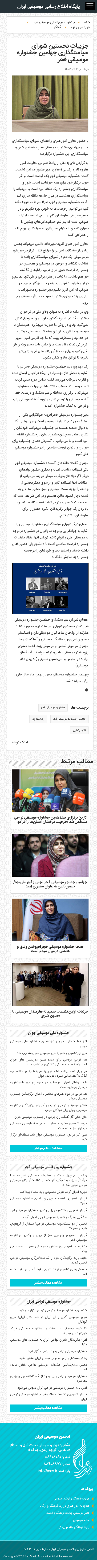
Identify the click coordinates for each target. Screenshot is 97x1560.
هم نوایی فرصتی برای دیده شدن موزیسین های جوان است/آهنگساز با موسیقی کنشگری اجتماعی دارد (48, 1062)
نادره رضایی (79, 730)
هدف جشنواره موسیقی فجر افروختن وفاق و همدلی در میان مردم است (50, 949)
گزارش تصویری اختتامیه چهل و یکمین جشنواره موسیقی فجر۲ (48, 1201)
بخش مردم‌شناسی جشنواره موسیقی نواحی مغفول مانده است (48, 1367)
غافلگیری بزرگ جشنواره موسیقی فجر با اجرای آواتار (55, 1217)
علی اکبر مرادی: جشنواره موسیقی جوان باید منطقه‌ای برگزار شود (48, 1137)
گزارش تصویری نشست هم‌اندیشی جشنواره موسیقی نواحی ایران (48, 1397)
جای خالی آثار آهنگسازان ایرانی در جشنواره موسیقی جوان (50, 1117)
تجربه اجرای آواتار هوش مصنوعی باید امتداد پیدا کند (53, 1192)
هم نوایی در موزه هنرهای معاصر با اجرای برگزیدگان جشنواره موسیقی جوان (48, 1096)
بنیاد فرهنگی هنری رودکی (73, 1527)
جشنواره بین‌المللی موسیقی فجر (54, 22)
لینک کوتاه (20, 742)
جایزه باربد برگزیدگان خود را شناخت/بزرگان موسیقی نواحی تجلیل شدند (48, 1260)
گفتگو (57, 27)
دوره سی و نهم (80, 27)
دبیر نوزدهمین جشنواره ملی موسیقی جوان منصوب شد (52, 1053)
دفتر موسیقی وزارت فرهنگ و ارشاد (67, 1513)
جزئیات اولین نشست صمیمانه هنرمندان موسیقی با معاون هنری (50, 1014)
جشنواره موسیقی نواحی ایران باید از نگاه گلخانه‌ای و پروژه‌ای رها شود (48, 1378)
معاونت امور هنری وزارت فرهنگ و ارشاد (64, 1505)
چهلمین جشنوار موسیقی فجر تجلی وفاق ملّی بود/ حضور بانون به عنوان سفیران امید (50, 884)
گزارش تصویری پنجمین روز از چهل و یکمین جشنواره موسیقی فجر (48, 1237)
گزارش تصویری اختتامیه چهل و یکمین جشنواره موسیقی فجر (48, 1210)
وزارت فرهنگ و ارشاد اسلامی (71, 1498)
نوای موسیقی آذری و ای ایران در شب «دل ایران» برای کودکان (48, 1319)
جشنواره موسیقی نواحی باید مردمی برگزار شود (57, 1351)
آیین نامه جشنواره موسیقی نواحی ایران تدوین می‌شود (52, 1388)
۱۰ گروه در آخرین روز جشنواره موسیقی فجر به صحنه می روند (48, 1249)
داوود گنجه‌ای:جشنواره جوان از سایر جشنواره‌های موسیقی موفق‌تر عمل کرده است (48, 1126)
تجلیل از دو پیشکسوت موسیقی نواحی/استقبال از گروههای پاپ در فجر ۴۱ (48, 1226)
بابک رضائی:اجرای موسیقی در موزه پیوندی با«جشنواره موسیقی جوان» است (48, 1085)
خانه (87, 22)
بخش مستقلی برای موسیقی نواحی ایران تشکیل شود (53, 1358)
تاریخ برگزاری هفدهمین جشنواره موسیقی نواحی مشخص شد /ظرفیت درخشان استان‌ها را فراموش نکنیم (50, 822)
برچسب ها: (80, 708)
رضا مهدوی (38, 718)
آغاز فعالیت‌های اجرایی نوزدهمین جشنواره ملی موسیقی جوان (48, 1044)
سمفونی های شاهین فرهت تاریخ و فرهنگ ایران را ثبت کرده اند (48, 1272)
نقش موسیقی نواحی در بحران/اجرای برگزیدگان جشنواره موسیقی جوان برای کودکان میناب (48, 1108)
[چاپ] (87, 691)
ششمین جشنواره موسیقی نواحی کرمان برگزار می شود (53, 1310)
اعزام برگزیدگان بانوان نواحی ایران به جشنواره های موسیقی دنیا (48, 1342)
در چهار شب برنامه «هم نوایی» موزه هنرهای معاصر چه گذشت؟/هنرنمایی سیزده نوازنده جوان (48, 1073)
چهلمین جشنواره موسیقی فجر (69, 718)
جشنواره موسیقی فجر (53, 707)
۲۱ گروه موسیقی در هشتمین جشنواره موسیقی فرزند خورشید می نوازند (48, 1331)
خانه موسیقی (81, 1520)
